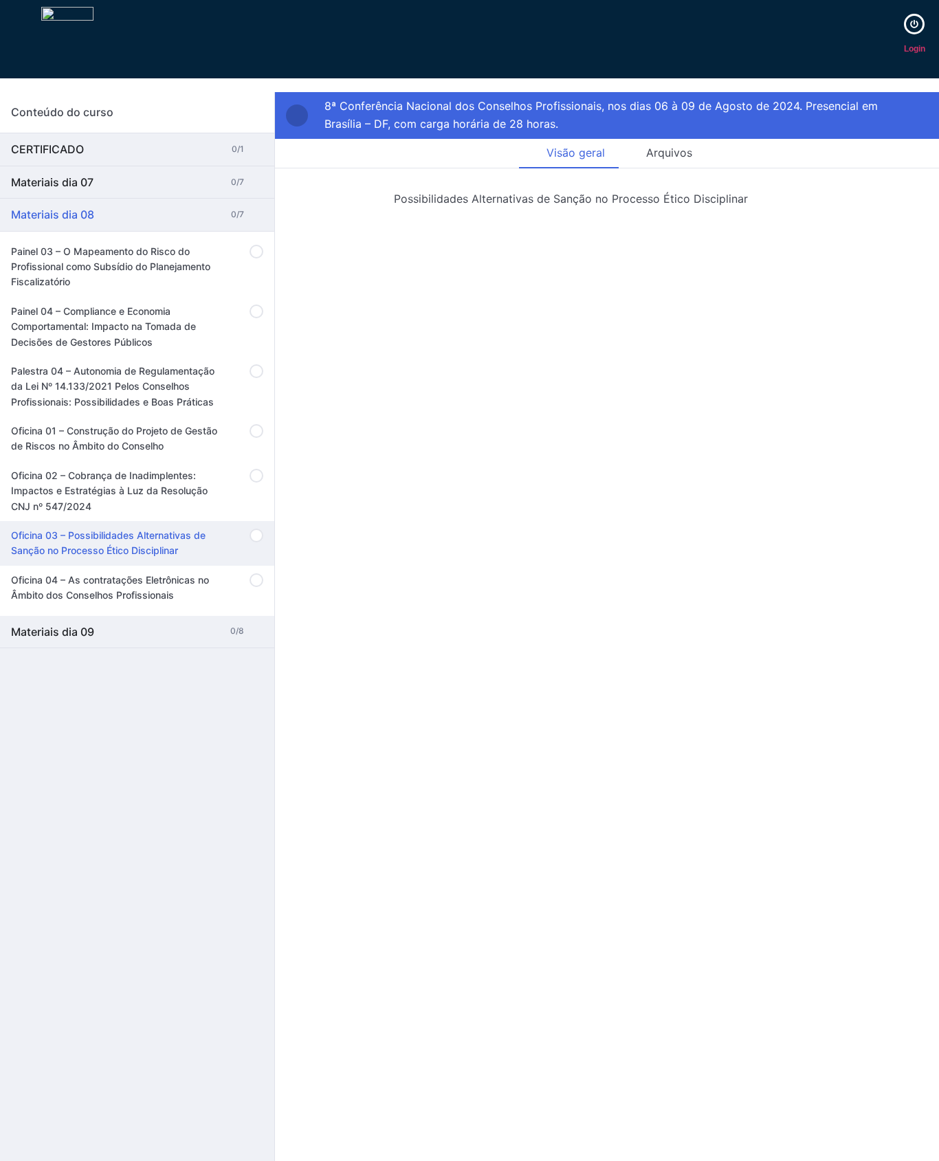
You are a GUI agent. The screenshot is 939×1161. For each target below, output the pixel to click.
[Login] (914, 24)
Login (914, 49)
